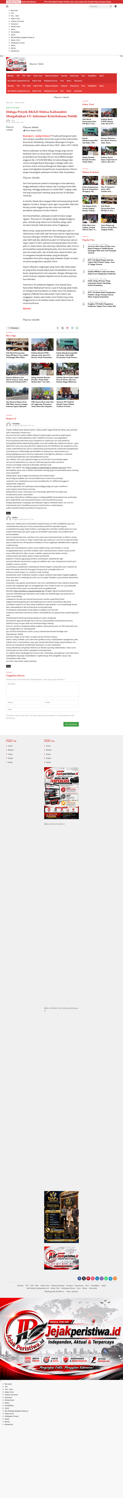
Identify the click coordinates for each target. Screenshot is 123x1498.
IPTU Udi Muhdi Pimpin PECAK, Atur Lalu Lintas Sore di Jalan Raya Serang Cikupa (37, 2)
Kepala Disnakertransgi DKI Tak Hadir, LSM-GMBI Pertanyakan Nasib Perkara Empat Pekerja (66, 355)
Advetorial (78, 81)
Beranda (11, 76)
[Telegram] (110, 1279)
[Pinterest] (88, 1279)
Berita (69, 81)
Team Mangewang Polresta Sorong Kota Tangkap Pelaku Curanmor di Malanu (109, 227)
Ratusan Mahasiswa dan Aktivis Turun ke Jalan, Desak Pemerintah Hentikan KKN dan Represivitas (17, 380)
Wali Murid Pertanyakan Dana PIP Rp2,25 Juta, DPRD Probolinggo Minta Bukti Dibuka (17, 355)
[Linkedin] (97, 1279)
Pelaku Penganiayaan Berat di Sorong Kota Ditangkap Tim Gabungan (90, 189)
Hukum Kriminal (51, 76)
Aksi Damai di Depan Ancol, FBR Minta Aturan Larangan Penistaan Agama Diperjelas (17, 404)
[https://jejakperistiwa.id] (16, 64)
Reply (8, 513)
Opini (101, 76)
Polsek (10, 762)
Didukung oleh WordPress (54, 1291)
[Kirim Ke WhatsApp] (77, 328)
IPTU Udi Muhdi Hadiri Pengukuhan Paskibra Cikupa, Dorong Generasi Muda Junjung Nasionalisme (101, 295)
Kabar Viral (38, 76)
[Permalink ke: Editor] (8, 121)
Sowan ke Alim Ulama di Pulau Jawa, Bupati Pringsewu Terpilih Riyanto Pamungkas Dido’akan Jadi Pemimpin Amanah (102, 249)
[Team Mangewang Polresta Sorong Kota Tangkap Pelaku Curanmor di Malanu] (109, 218)
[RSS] (115, 1279)
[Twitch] (102, 1279)
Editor (13, 121)
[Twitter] (84, 1279)
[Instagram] (93, 1279)
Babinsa (11, 750)
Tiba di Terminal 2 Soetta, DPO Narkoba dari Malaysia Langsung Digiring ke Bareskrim (108, 189)
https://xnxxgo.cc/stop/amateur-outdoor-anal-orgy (46, 467)
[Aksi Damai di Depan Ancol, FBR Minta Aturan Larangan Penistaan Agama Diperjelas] (17, 393)
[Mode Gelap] (115, 6)
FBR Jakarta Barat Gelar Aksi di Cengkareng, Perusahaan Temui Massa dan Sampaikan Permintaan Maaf (42, 404)
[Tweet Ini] (62, 328)
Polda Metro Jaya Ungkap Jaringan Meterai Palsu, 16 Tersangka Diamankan (88, 227)
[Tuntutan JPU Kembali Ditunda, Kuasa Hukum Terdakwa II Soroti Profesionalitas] (67, 393)
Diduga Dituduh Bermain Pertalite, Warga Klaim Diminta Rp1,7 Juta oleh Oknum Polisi (40, 380)
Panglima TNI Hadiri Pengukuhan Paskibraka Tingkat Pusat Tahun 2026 (102, 305)
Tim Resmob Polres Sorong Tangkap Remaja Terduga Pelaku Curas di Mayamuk (89, 208)
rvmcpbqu (16, 423)
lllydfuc (15, 517)
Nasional (64, 76)
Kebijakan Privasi (50, 81)
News (83, 76)
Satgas (10, 754)
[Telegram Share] (72, 328)
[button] (110, 6)
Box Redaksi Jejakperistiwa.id (19, 81)
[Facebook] (79, 1279)
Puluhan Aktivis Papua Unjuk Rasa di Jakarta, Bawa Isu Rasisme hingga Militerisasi (67, 380)
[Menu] (7, 6)
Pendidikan (92, 76)
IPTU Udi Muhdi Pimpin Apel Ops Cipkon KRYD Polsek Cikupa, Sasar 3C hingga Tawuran (101, 262)
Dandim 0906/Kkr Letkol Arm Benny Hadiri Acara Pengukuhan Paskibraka (102, 273)
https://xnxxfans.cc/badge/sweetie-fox (29, 591)
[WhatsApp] (106, 1279)
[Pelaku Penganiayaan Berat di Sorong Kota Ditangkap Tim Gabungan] (90, 180)
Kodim (10, 758)
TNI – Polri (26, 76)
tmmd (10, 746)
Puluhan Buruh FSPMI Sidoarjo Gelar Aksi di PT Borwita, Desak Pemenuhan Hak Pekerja (41, 355)
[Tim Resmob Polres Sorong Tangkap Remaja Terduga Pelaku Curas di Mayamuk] (90, 199)
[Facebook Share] (58, 328)
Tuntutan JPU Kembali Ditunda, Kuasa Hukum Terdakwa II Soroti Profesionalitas (65, 404)
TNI (18, 76)
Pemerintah (74, 76)
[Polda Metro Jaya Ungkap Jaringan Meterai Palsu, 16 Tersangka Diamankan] (90, 218)
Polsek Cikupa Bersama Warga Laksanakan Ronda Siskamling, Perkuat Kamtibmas (99, 283)
